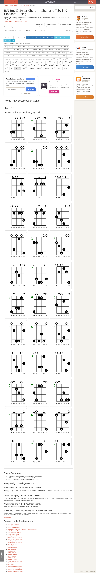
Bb (52, 37)
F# (67, 37)
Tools (15, 2)
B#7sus (14, 62)
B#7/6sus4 (16, 59)
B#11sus (31, 68)
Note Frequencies (12, 541)
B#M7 (70, 53)
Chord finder (11, 564)
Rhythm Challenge (12, 559)
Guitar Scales (11, 551)
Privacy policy (27, 93)
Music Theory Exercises (14, 527)
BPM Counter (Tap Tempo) (15, 542)
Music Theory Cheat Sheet (15, 561)
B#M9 (58, 65)
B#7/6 (69, 56)
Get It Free (54, 91)
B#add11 (66, 68)
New (8, 2)
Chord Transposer (12, 544)
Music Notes (11, 526)
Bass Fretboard (12, 556)
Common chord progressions (15, 571)
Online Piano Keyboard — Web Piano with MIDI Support (22, 529)
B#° (24, 47)
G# (5, 40)
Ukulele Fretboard (12, 554)
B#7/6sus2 (7, 59)
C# (56, 37)
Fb (40, 37)
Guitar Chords (13, 5)
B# (13, 40)
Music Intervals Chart (13, 534)
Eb (36, 37)
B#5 (49, 47)
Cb (28, 37)
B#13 (59, 68)
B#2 (61, 47)
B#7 (40, 50)
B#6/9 (28, 50)
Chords (6, 5)
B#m (10, 47)
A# (9, 40)
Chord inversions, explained (15, 566)
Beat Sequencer (12, 549)
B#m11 (44, 65)
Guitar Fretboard (12, 552)
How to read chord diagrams (15, 568)
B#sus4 (43, 47)
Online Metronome (12, 547)
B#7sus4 (31, 59)
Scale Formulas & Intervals (15, 539)
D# (60, 37)
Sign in (93, 2)
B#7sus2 (38, 59)
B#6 (18, 50)
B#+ (15, 47)
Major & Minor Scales (13, 524)
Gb (44, 37)
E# (64, 37)
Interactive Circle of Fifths (14, 532)
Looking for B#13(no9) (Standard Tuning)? (15, 21)
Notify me (31, 89)
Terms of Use (83, 571)
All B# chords (7, 517)
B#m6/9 (47, 68)
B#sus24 (54, 47)
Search (28, 30)
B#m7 (7, 56)
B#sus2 (30, 47)
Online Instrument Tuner (14, 531)
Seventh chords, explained (15, 569)
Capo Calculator (12, 546)
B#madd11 (8, 71)
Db (32, 37)
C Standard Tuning (24, 5)
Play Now (85, 67)
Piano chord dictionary (13, 563)
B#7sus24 (46, 59)
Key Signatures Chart (13, 536)
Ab (48, 37)
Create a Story (84, 37)
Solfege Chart (11, 557)
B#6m (23, 50)
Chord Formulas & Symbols (15, 537)
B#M (35, 50)
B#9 (53, 68)
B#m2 (13, 50)
